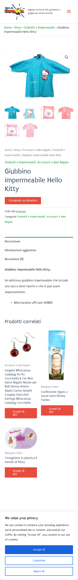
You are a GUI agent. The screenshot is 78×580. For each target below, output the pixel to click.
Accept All (39, 549)
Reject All (39, 571)
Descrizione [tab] (12, 241)
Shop (17, 27)
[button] (66, 57)
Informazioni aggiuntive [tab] (20, 250)
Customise (39, 560)
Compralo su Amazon (23, 200)
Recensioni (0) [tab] (14, 259)
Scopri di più (18, 413)
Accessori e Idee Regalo (36, 150)
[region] (39, 545)
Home (8, 27)
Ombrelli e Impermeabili (39, 27)
